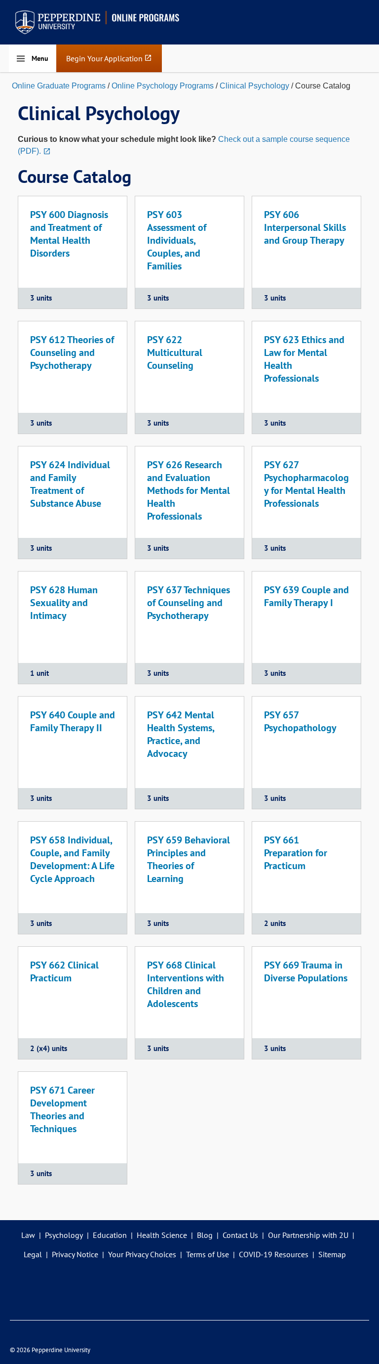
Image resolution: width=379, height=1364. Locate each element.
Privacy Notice (75, 1254)
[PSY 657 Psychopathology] (306, 753)
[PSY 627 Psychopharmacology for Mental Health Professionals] (306, 502)
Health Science (162, 1235)
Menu (40, 58)
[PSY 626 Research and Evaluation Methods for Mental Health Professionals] (189, 502)
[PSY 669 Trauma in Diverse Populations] (306, 1003)
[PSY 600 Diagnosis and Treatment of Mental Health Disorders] (72, 252)
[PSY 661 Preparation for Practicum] (306, 878)
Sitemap (332, 1254)
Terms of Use (207, 1254)
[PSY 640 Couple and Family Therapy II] (72, 753)
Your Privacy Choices (142, 1254)
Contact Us (240, 1235)
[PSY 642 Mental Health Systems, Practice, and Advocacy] (189, 753)
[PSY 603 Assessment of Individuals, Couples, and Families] (189, 252)
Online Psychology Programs (163, 86)
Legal (33, 1254)
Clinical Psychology (254, 86)
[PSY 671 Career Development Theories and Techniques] (72, 1128)
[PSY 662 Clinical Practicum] (72, 1003)
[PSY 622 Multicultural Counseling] (189, 377)
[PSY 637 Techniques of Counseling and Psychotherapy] (189, 628)
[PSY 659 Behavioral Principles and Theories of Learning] (189, 878)
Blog (205, 1235)
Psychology (64, 1235)
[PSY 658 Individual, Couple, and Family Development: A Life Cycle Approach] (72, 878)
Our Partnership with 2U (308, 1235)
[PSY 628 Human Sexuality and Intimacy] (72, 628)
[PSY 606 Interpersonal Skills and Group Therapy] (306, 252)
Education (110, 1235)
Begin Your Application (109, 62)
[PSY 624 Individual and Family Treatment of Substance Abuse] (72, 502)
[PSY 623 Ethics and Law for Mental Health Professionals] (306, 377)
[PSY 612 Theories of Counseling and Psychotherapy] (72, 377)
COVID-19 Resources (273, 1254)
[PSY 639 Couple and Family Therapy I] (306, 628)
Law (28, 1235)
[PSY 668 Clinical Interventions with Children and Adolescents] (189, 1003)
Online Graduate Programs (59, 86)
